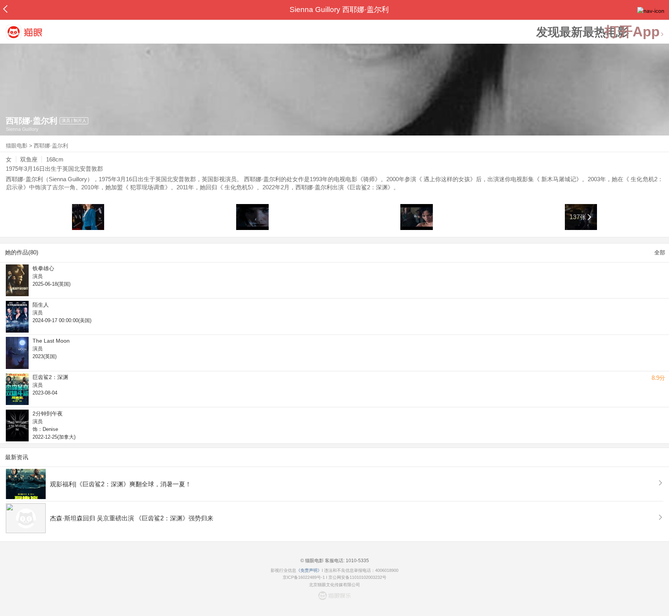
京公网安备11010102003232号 (357, 577)
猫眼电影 (16, 145)
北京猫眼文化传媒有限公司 (334, 584)
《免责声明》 (309, 570)
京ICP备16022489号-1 (304, 577)
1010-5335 (357, 560)
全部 (659, 252)
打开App (632, 32)
